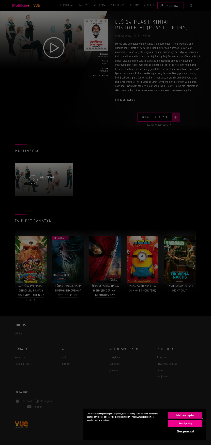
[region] (144, 424)
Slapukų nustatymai (185, 431)
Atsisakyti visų (185, 423)
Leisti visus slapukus (185, 415)
